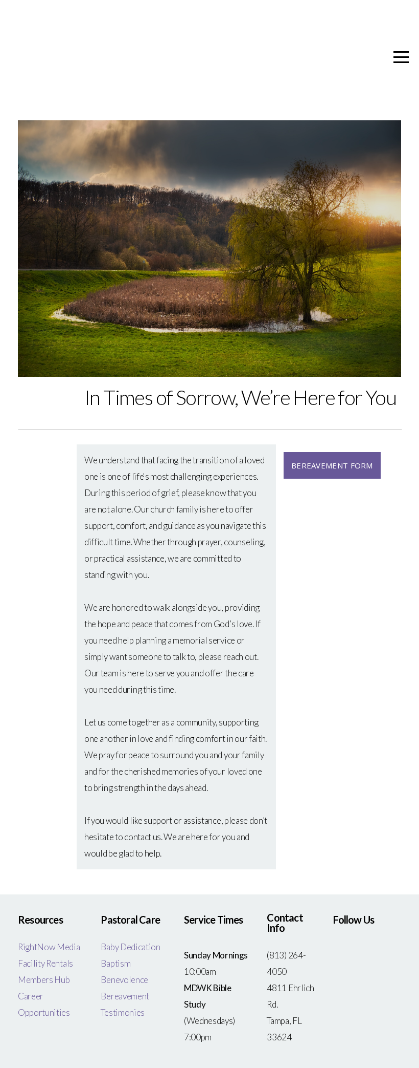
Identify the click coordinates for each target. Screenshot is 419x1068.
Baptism (116, 963)
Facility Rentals (45, 963)
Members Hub (43, 979)
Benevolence (124, 979)
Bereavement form (332, 465)
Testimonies (122, 1012)
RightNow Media (49, 947)
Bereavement (125, 996)
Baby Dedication (130, 947)
